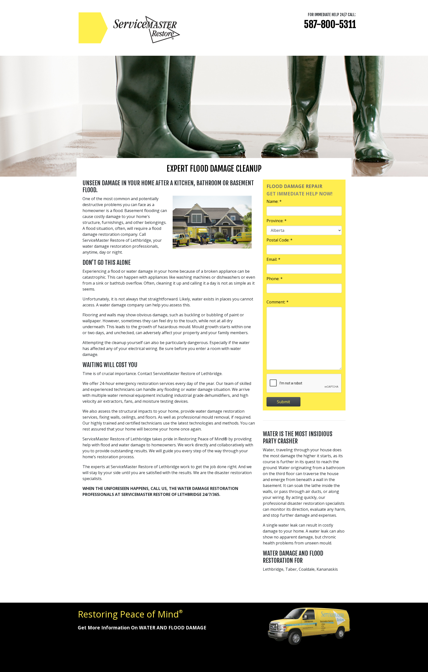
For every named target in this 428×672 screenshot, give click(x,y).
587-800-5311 (330, 24)
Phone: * (275, 278)
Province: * (277, 220)
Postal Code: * (280, 240)
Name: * (274, 201)
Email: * (273, 259)
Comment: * (278, 302)
